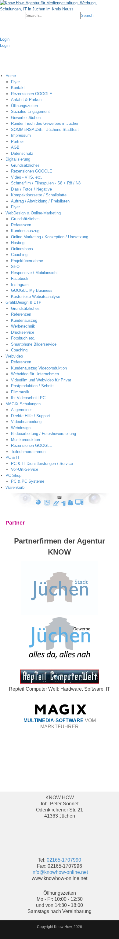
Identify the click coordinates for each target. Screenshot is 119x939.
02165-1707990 (64, 860)
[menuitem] (62, 114)
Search (87, 15)
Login (4, 39)
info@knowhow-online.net (59, 872)
